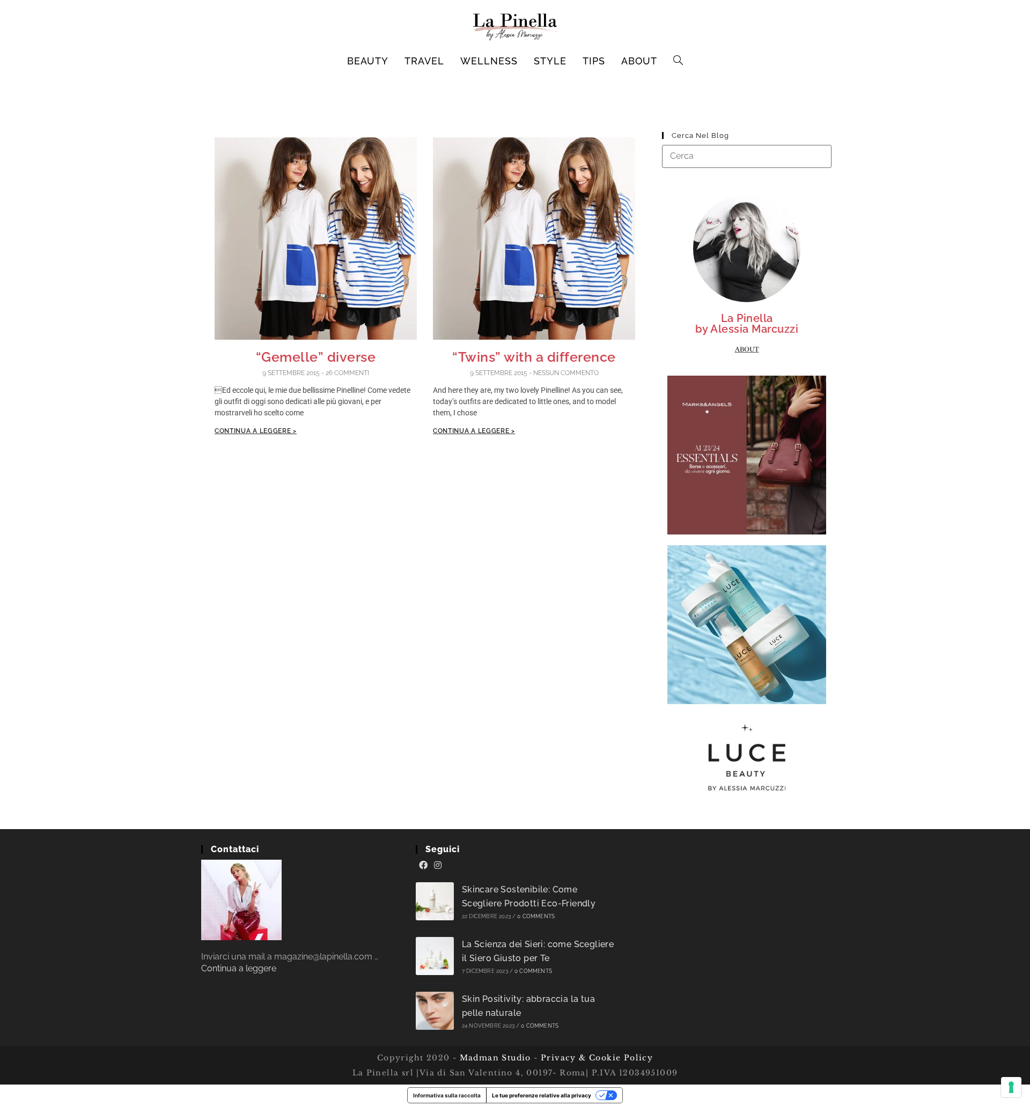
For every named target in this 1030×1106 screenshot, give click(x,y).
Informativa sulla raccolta (447, 1095)
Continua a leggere (238, 968)
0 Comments (536, 916)
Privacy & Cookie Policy (597, 1058)
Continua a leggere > (256, 431)
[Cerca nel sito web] (747, 156)
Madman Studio (494, 1058)
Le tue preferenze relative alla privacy (541, 1095)
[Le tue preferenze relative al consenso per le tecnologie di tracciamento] (1011, 1087)
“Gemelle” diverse (316, 357)
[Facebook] (423, 865)
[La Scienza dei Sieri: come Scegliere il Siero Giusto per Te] (435, 956)
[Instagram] (438, 865)
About (747, 349)
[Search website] (678, 61)
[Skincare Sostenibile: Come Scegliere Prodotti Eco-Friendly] (435, 901)
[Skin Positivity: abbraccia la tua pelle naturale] (435, 1011)
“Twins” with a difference (534, 357)
